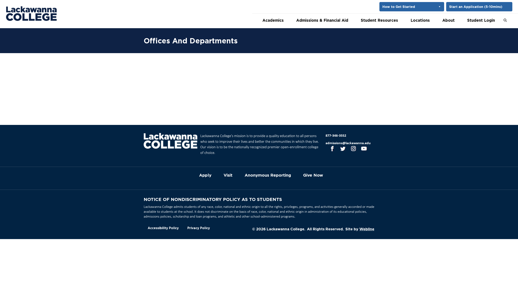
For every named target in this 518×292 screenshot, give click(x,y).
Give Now (313, 175)
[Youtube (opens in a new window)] (362, 149)
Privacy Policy (198, 228)
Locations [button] (420, 20)
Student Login (481, 20)
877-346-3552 (336, 136)
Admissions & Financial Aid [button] (322, 20)
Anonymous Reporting (268, 175)
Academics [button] (273, 20)
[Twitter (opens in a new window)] (341, 149)
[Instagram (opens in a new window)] (352, 149)
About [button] (448, 20)
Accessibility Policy (163, 228)
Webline (366, 229)
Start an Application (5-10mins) (475, 7)
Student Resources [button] (379, 20)
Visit (228, 175)
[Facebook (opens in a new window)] (331, 149)
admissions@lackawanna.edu (348, 143)
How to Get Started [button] (398, 7)
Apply (205, 175)
